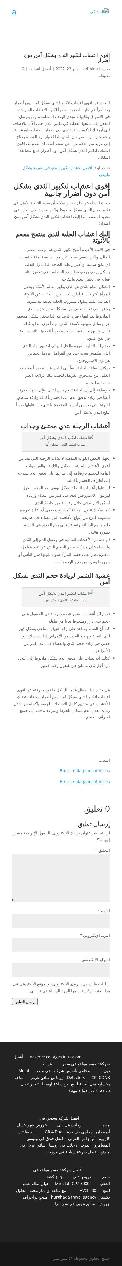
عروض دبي (82, 1176)
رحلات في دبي (69, 1125)
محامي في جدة (80, 1131)
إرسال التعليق (24, 1001)
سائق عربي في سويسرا (75, 1203)
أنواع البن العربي (82, 1138)
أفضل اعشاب (40, 68)
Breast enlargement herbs (85, 770)
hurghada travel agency (73, 1197)
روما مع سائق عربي (47, 1077)
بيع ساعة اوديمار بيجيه (48, 1190)
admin (89, 68)
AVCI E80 (88, 1190)
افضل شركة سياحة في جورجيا (72, 1152)
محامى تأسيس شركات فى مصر (63, 1070)
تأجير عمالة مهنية (83, 1090)
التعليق (102, 850)
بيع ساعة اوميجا (55, 1084)
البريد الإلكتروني (95, 935)
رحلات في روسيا (63, 1145)
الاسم (103, 910)
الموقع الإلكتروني (95, 959)
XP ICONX (101, 1077)
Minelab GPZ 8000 (72, 1183)
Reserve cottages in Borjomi (56, 1057)
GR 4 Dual (54, 1131)
